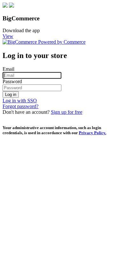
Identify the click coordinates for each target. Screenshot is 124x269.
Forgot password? (20, 106)
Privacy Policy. (92, 132)
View (8, 36)
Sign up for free (66, 112)
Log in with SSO (20, 100)
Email (8, 69)
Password (12, 81)
